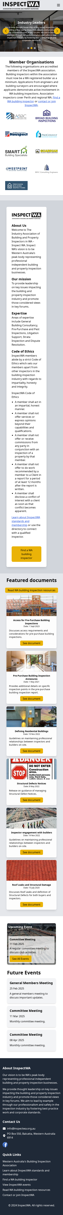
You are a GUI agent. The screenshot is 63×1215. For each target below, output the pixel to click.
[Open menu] (58, 5)
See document (31, 643)
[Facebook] (5, 1144)
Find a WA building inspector (26, 554)
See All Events (20, 959)
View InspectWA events (17, 1184)
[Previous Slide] (6, 31)
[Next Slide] (57, 31)
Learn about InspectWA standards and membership (26, 521)
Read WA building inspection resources (31, 590)
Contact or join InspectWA (18, 1195)
